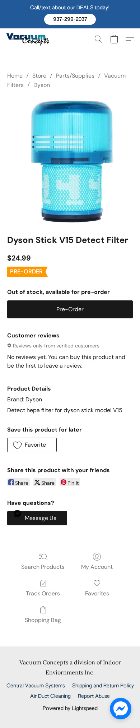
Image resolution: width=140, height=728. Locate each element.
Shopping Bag (43, 620)
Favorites (97, 593)
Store (39, 75)
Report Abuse (94, 696)
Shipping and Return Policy (103, 685)
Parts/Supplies (75, 75)
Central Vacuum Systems (35, 685)
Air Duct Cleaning (50, 696)
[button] (70, 19)
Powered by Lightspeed (70, 708)
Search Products (43, 567)
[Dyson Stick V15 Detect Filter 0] (70, 161)
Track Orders (43, 593)
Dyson (41, 85)
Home (15, 75)
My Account (97, 567)
